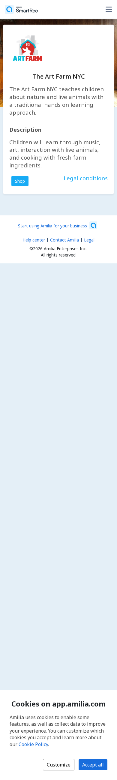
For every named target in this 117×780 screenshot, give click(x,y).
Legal (89, 240)
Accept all (93, 764)
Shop (20, 181)
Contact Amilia (64, 240)
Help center (33, 240)
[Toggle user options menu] (108, 9)
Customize (58, 764)
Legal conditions (86, 178)
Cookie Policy (33, 744)
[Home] (21, 9)
